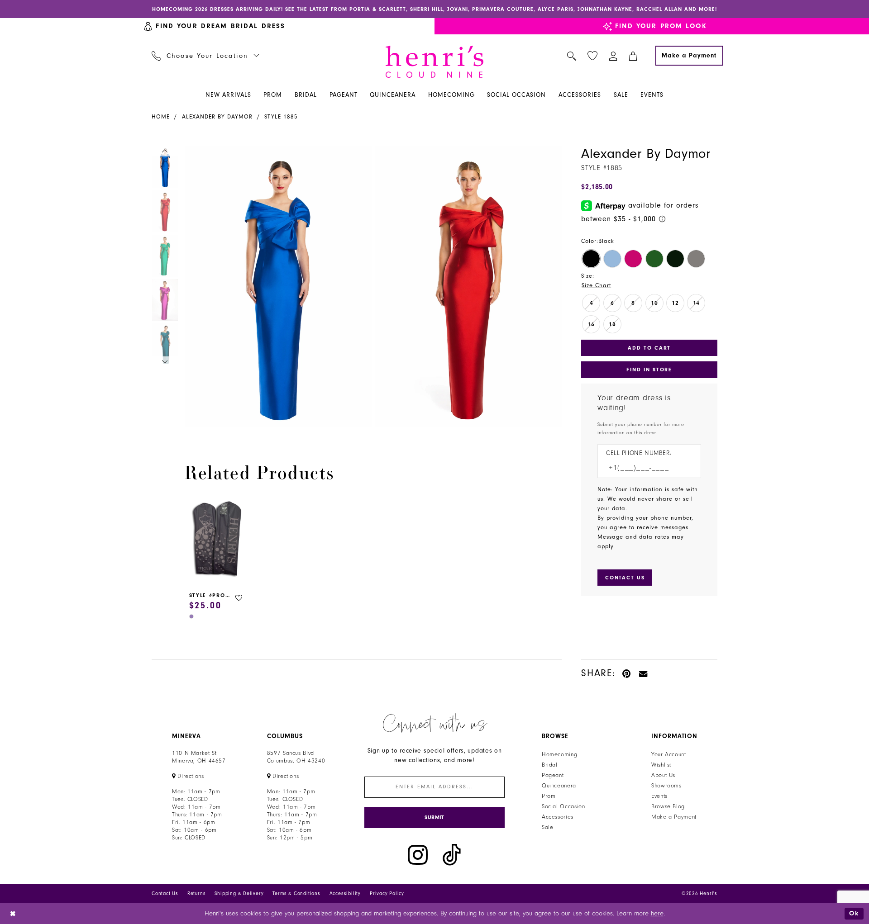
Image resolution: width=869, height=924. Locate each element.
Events (659, 796)
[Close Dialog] (13, 913)
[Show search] (572, 56)
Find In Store (649, 369)
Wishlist (661, 765)
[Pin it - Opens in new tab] (627, 673)
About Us (663, 775)
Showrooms (666, 785)
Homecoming (559, 754)
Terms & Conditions (296, 893)
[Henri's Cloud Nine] (434, 62)
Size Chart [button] (596, 285)
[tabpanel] (276, 286)
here (657, 913)
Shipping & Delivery (239, 893)
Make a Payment (674, 817)
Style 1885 (281, 117)
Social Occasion (563, 806)
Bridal (550, 765)
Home (161, 117)
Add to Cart (649, 348)
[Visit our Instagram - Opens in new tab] (418, 855)
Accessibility (345, 893)
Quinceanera (559, 785)
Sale (548, 827)
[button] (613, 56)
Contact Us (165, 893)
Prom (549, 796)
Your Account (668, 754)
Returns (196, 893)
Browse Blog (668, 806)
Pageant (552, 775)
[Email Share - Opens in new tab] (643, 673)
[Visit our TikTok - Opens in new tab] (451, 855)
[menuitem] (205, 56)
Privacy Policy (387, 893)
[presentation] (217, 540)
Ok (854, 913)
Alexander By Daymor (217, 117)
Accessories (557, 817)
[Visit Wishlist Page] (592, 56)
